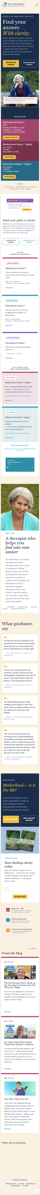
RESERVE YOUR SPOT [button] (11, 137)
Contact (21, 1184)
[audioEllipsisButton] (32, 467)
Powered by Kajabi (20, 1190)
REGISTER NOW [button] (9, 157)
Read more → (8, 1012)
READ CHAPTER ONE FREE (29, 819)
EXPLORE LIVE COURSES (11, 63)
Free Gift (25, 1186)
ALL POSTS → (33, 948)
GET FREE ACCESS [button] (20, 896)
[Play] (7, 467)
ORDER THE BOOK (11, 819)
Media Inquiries (11, 1184)
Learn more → (10, 288)
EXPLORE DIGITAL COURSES (29, 63)
